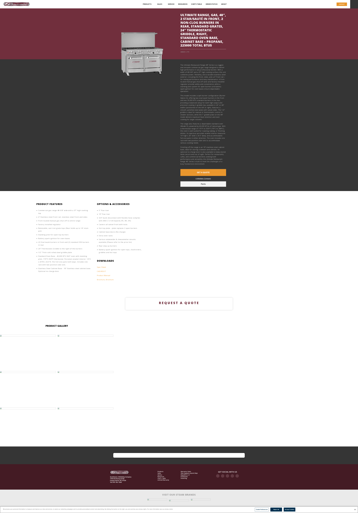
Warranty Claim (186, 471)
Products (147, 4)
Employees (184, 476)
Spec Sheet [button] (101, 267)
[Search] (354, 4)
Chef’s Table (196, 4)
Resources (182, 4)
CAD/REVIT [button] (101, 271)
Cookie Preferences (262, 509)
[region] (179, 509)
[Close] (355, 510)
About (224, 4)
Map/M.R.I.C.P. (185, 475)
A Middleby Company (203, 178)
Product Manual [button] (103, 275)
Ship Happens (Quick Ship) (189, 473)
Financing (184, 478)
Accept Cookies (289, 509)
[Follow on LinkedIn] (232, 476)
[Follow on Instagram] (222, 476)
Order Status (211, 4)
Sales (159, 4)
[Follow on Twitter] (227, 476)
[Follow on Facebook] (218, 476)
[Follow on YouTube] (237, 476)
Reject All (276, 509)
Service (171, 4)
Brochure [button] (101, 280)
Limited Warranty (163, 480)
